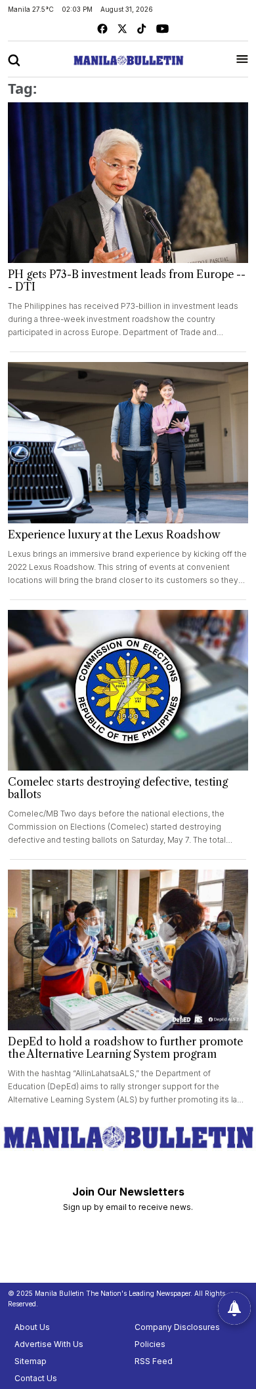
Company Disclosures (177, 1327)
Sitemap (30, 1361)
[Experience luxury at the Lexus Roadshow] (128, 442)
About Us (32, 1327)
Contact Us (35, 1378)
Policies (150, 1344)
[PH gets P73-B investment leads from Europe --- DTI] (128, 182)
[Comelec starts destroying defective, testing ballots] (128, 690)
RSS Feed (154, 1361)
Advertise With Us (48, 1344)
